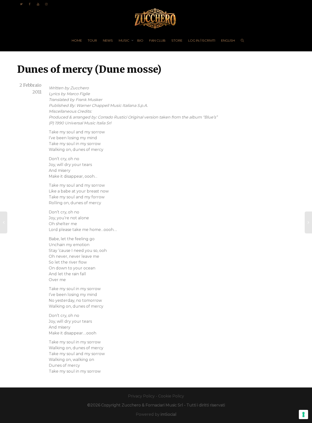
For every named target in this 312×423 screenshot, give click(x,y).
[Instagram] (46, 4)
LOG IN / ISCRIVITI (201, 40)
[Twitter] (21, 4)
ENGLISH (228, 40)
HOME (77, 40)
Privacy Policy (141, 396)
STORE (176, 40)
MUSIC (124, 40)
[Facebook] (30, 4)
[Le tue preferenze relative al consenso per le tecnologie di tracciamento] (303, 414)
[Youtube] (38, 4)
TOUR (92, 40)
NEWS (108, 40)
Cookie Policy (171, 396)
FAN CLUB (157, 40)
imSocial (168, 414)
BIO (140, 40)
